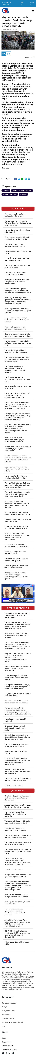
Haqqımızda (6, 1042)
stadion (6, 190)
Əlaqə (4, 1038)
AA (4, 53)
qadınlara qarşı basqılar (22, 190)
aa (8, 53)
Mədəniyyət (6, 1015)
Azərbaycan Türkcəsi (6, 3)
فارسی (22, 3)
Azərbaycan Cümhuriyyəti (12, 1022)
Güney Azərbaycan (9, 1003)
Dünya (4, 1007)
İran (3, 1026)
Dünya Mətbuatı (8, 1011)
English (32, 3)
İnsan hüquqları (8, 1018)
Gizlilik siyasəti (8, 1046)
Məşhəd (23, 194)
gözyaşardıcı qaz (9, 194)
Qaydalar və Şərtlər (9, 1050)
